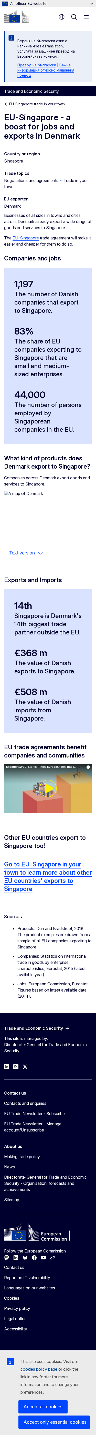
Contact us (14, 1267)
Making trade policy (22, 1156)
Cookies (11, 1298)
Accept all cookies (43, 1406)
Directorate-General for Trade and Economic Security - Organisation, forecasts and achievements (45, 1183)
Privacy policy (17, 1308)
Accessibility (15, 1328)
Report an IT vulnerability (27, 1277)
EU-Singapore (26, 237)
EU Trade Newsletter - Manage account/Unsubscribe (32, 1127)
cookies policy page (38, 1369)
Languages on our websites (29, 1287)
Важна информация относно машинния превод (45, 70)
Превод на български (36, 65)
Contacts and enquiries (25, 1103)
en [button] (61, 17)
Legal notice (15, 1318)
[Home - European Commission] (16, 16)
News (9, 1166)
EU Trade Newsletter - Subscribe (34, 1113)
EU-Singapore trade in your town (37, 104)
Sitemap (11, 1199)
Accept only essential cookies (55, 1422)
